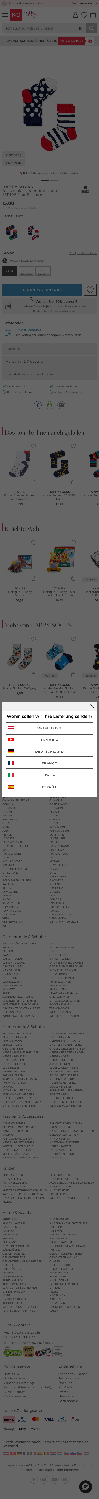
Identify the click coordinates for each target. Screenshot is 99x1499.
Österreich (49, 728)
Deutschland (49, 751)
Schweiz (49, 739)
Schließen (92, 706)
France (49, 763)
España (49, 787)
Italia (49, 775)
